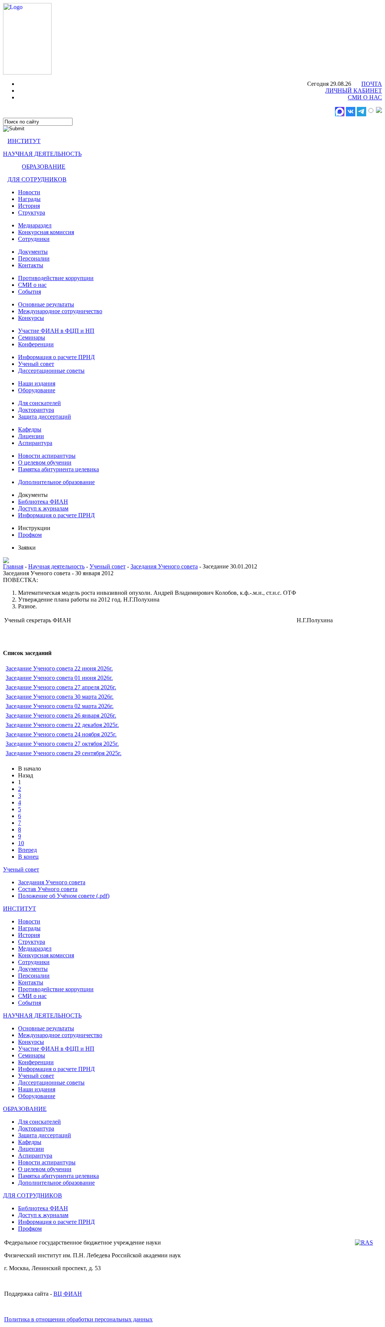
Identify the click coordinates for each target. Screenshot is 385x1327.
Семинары (31, 337)
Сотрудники (34, 239)
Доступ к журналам (43, 508)
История (29, 206)
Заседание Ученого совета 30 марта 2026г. (60, 696)
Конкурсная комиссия (46, 232)
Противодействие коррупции (56, 278)
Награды (29, 199)
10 (21, 843)
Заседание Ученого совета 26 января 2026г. (61, 715)
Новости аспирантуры (47, 455)
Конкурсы (31, 318)
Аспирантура (35, 443)
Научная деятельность (56, 566)
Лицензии (31, 436)
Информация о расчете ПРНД (56, 357)
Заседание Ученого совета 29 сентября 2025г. (63, 753)
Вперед (27, 850)
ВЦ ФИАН (67, 1293)
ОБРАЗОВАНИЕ (43, 166)
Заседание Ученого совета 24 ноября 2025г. (61, 734)
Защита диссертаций (44, 416)
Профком (30, 535)
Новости (29, 192)
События (29, 291)
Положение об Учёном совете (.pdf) (63, 896)
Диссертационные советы (51, 370)
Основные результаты (46, 304)
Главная (13, 566)
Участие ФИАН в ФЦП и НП (56, 331)
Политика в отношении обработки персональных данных (78, 1319)
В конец (28, 856)
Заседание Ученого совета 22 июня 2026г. (59, 668)
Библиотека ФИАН (43, 501)
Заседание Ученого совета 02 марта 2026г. (60, 706)
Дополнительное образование (56, 482)
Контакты (30, 265)
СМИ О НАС (365, 97)
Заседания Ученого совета (164, 566)
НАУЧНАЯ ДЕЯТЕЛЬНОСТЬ (42, 154)
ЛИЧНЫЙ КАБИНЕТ (353, 90)
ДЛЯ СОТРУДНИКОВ (37, 179)
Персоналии (34, 258)
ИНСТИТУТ (24, 141)
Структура (31, 212)
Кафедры (29, 429)
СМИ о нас (32, 285)
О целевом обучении (44, 462)
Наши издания (36, 383)
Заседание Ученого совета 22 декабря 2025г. (62, 725)
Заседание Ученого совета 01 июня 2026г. (59, 678)
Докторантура (36, 410)
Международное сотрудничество (60, 311)
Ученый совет (36, 364)
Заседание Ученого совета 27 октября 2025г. (62, 743)
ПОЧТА (371, 84)
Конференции (36, 344)
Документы (33, 251)
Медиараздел (35, 225)
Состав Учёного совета (47, 889)
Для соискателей (39, 403)
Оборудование (36, 390)
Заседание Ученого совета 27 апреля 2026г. (61, 687)
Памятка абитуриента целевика (58, 469)
